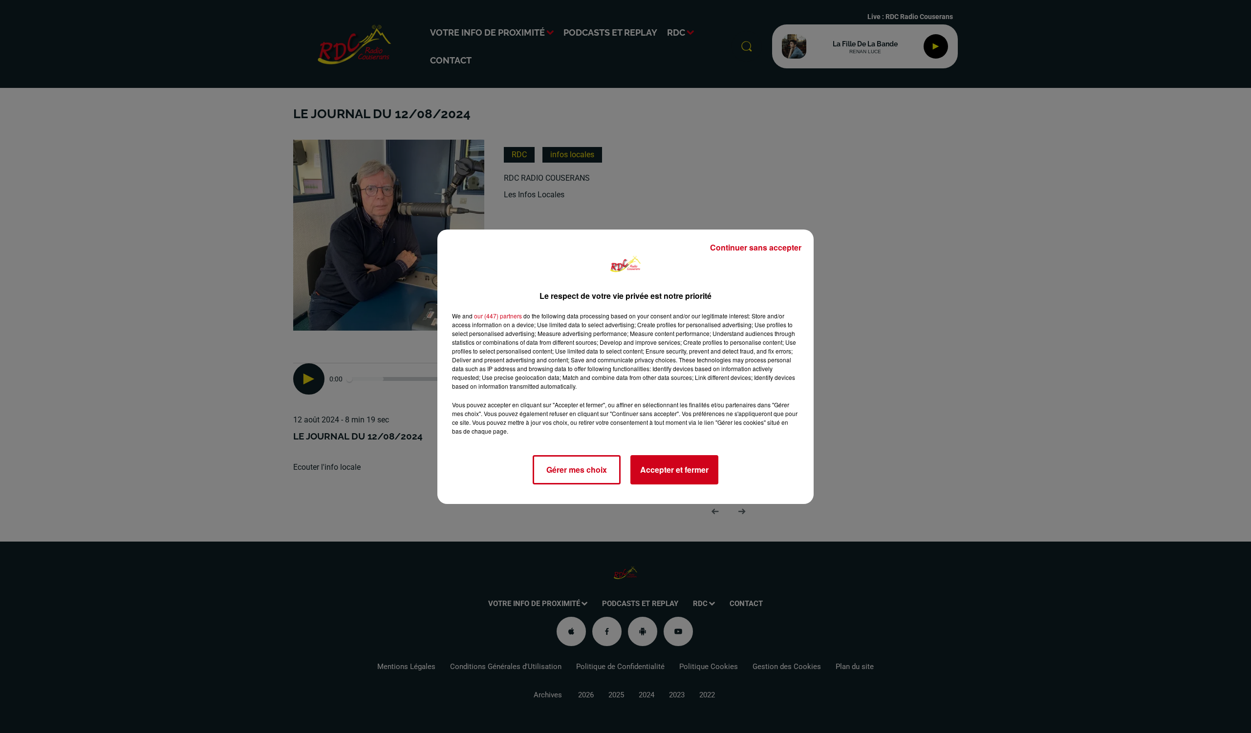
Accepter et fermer (674, 469)
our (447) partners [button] (498, 316)
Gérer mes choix (576, 469)
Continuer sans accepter (755, 247)
